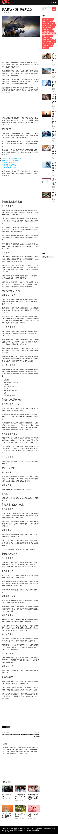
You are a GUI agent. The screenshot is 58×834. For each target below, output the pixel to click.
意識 (51, 33)
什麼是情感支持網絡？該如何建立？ (20, 796)
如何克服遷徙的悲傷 (54, 70)
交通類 (47, 19)
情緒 (47, 33)
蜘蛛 (46, 43)
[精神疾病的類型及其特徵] (46, 179)
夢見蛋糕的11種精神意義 (9, 165)
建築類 (44, 31)
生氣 (48, 39)
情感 (44, 33)
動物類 (8, 727)
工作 (52, 29)
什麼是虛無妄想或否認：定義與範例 (54, 99)
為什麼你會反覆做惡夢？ (54, 134)
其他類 (51, 21)
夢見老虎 (45, 27)
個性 (44, 21)
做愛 (47, 21)
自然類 (54, 41)
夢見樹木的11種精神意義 (9, 163)
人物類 (52, 19)
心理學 (48, 31)
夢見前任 (52, 23)
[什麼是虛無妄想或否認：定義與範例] (46, 95)
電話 (48, 45)
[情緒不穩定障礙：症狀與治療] (46, 54)
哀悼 (48, 23)
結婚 (44, 41)
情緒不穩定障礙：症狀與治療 (54, 57)
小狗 (48, 29)
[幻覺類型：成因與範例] (46, 81)
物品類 (44, 39)
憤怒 (54, 33)
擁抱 (44, 35)
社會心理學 (53, 39)
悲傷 (52, 31)
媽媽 (53, 27)
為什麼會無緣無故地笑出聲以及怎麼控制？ (7, 816)
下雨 (44, 19)
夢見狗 (54, 25)
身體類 (44, 45)
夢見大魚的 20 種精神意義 (9, 167)
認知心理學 (51, 43)
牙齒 (51, 37)
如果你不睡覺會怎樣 (54, 194)
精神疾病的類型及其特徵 (54, 181)
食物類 (44, 47)
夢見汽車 (49, 25)
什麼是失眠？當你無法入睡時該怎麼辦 (54, 166)
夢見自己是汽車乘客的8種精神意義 (11, 158)
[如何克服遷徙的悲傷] (46, 69)
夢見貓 (49, 27)
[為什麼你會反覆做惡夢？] (46, 132)
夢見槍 (44, 25)
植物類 (47, 35)
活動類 (44, 37)
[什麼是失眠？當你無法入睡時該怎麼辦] (46, 162)
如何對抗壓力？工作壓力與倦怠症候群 (54, 149)
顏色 (52, 45)
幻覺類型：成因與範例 (54, 83)
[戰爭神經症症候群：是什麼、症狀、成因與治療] (46, 112)
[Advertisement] (21, 50)
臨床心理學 (48, 41)
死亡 (52, 35)
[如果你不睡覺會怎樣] (46, 193)
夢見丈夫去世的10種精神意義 (10, 160)
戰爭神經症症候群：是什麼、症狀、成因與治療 (54, 117)
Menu (54, 2)
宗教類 (44, 29)
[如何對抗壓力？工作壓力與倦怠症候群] (46, 145)
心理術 (12, 831)
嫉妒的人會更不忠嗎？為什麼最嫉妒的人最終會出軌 (33, 797)
